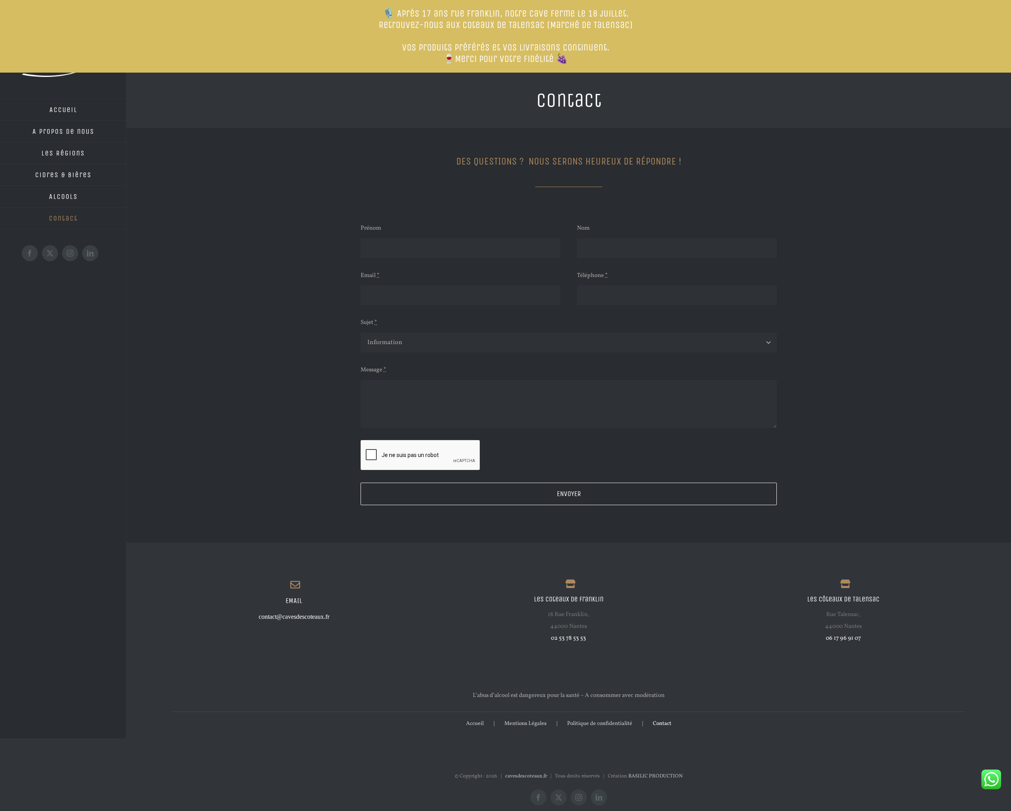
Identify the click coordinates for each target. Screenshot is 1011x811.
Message (373, 370)
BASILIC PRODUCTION (655, 776)
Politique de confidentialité (599, 723)
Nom (583, 228)
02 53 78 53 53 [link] (568, 638)
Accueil (475, 723)
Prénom (371, 228)
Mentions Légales (525, 723)
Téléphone (592, 276)
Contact (662, 723)
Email (370, 276)
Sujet (369, 322)
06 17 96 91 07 (843, 638)
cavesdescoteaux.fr (526, 776)
